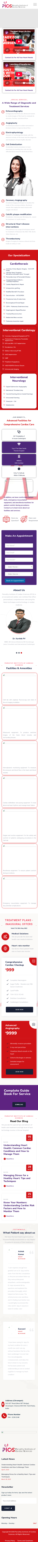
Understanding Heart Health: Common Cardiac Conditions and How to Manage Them (17, 1150)
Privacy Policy (10, 1541)
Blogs (6, 1142)
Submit (7, 1508)
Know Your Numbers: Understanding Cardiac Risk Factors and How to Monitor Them (19, 1207)
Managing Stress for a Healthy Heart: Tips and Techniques (17, 1178)
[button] (16, 653)
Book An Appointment (15, 581)
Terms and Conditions (25, 1541)
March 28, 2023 (6, 1479)
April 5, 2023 (5, 1469)
